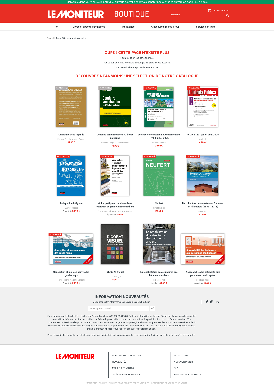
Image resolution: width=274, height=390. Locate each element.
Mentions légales (96, 383)
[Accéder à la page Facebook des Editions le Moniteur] (207, 302)
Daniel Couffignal (108, 143)
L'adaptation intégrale (71, 203)
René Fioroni (63, 280)
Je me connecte (221, 10)
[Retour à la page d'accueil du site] (98, 13)
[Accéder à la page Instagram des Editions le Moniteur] (212, 302)
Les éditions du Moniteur (126, 355)
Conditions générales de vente (169, 383)
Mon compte (181, 355)
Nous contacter (183, 362)
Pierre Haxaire (123, 143)
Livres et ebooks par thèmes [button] (89, 26)
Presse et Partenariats (187, 374)
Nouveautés (119, 362)
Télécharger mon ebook (126, 374)
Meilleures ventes (123, 368)
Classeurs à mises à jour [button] (165, 26)
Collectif (202, 139)
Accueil (50, 38)
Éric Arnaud (103, 211)
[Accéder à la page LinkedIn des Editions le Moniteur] (218, 302)
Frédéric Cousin (64, 139)
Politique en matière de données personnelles (173, 335)
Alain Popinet (159, 280)
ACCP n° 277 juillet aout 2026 (203, 134)
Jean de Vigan (115, 276)
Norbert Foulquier (158, 143)
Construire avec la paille (71, 134)
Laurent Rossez (71, 208)
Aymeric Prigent (78, 139)
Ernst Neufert (159, 208)
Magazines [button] (128, 26)
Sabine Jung (202, 211)
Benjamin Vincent (77, 280)
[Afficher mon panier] (208, 10)
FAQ (176, 368)
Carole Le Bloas (202, 280)
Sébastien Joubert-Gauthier (120, 211)
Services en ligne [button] (206, 26)
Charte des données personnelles (129, 383)
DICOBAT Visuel (115, 272)
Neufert (159, 203)
